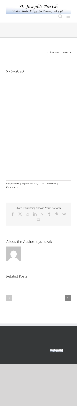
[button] (9, 298)
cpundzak (14, 183)
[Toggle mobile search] (60, 16)
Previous (54, 52)
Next (65, 52)
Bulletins (51, 183)
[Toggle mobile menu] (69, 16)
